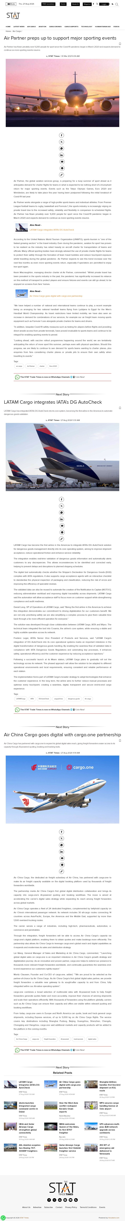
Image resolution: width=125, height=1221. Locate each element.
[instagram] (65, 1200)
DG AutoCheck (44, 699)
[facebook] (93, 4)
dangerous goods (74, 699)
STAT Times (23, 1092)
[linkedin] (60, 1200)
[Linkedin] (61, 155)
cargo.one (35, 1039)
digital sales (92, 1039)
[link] (61, 174)
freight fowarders (50, 1039)
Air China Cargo (21, 1039)
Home (8, 27)
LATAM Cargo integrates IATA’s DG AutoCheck (52, 229)
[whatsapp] (61, 148)
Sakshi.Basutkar (64, 1116)
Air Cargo (17, 31)
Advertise (37, 1207)
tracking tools (78, 1039)
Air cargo (88, 699)
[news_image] (10, 1084)
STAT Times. (24, 1218)
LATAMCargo (20, 699)
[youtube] (70, 1200)
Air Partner (31, 366)
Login (104, 4)
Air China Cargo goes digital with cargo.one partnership (56, 296)
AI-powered (65, 1039)
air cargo (19, 366)
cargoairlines (58, 699)
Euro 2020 (53, 366)
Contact (59, 1207)
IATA (32, 699)
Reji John (62, 1137)
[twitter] (97, 4)
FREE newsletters (48, 4)
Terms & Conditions (88, 1207)
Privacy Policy (71, 1207)
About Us (26, 1207)
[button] (62, 43)
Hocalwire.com (113, 1218)
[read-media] (22, 230)
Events (63, 4)
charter (42, 366)
